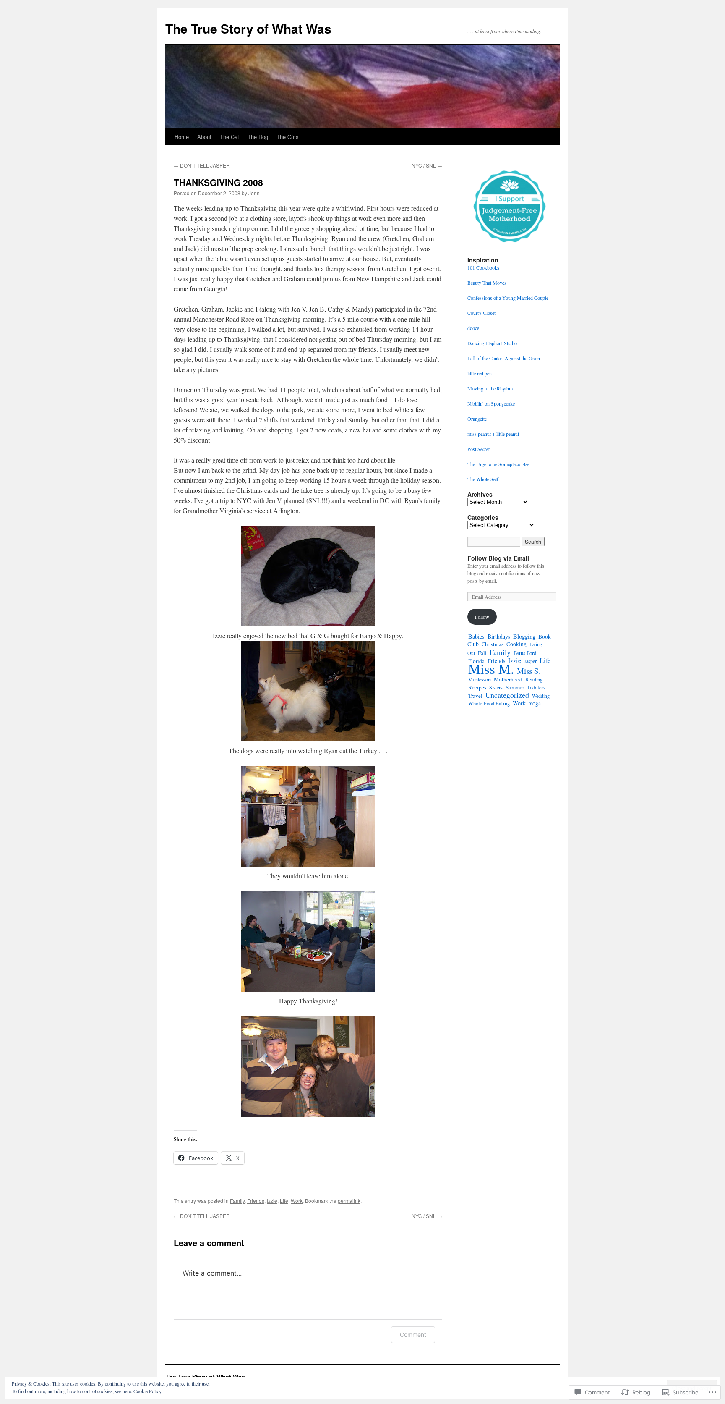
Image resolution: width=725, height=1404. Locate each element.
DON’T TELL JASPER (202, 165)
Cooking (516, 644)
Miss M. (491, 668)
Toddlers (536, 687)
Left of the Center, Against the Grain (503, 358)
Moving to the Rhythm (490, 388)
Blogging (524, 636)
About (204, 137)
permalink (349, 1200)
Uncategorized (507, 695)
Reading (533, 679)
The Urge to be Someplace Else (498, 464)
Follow (482, 616)
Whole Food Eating (489, 703)
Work (297, 1200)
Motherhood (508, 679)
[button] (509, 205)
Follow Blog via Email (498, 558)
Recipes (477, 687)
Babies (476, 636)
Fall (482, 653)
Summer (515, 687)
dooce (473, 328)
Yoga (535, 703)
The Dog (258, 137)
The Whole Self (482, 479)
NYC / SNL (427, 165)
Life (284, 1200)
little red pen (479, 373)
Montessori (479, 679)
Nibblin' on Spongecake (491, 403)
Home (182, 137)
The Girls (287, 137)
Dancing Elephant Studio (492, 343)
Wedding (541, 695)
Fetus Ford (525, 653)
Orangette (477, 418)
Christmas (492, 644)
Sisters (496, 687)
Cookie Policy (147, 1391)
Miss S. (529, 670)
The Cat (229, 137)
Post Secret (478, 448)
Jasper (530, 660)
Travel (475, 695)
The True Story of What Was (248, 28)
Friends (255, 1200)
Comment (413, 1334)
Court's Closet (481, 312)
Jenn (254, 192)
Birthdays (499, 636)
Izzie (272, 1200)
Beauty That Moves (486, 282)
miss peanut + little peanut (493, 433)
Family (237, 1200)
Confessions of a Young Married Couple (507, 297)
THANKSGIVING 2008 (218, 182)
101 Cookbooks (483, 267)
